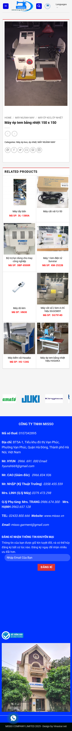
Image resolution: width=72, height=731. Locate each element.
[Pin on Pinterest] (33, 150)
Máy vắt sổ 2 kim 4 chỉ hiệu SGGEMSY (52, 309)
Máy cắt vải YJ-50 (52, 211)
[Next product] (7, 133)
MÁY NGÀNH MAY (24, 117)
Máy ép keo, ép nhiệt (50, 117)
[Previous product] (14, 133)
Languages (61, 4)
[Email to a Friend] (27, 150)
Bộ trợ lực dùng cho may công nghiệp (19, 260)
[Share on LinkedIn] (39, 150)
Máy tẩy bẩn (19, 211)
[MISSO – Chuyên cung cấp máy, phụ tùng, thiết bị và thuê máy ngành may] (22, 6)
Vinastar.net (60, 726)
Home (8, 117)
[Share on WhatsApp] (8, 150)
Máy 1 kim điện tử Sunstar (52, 260)
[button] (6, 6)
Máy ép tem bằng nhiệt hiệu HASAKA (52, 359)
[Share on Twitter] (20, 150)
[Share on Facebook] (14, 150)
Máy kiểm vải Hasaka (19, 357)
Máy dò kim (19, 308)
